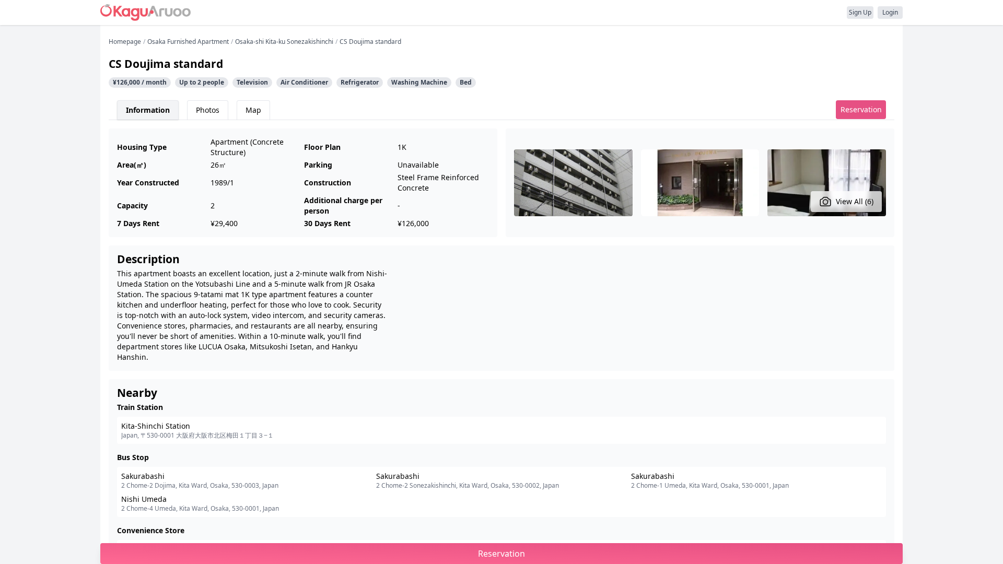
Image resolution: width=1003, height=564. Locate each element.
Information (148, 110)
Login (890, 12)
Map (253, 110)
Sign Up (860, 12)
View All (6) (854, 201)
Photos (207, 110)
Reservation (861, 109)
